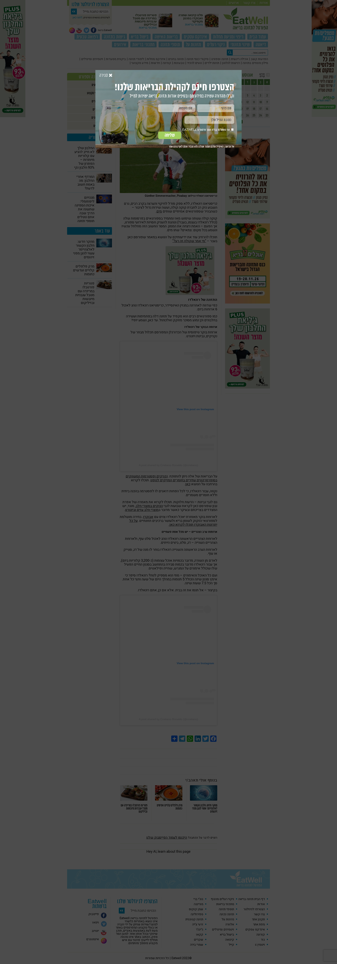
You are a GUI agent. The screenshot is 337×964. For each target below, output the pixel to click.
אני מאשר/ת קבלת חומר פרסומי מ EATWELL (206, 129)
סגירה (104, 75)
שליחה (170, 135)
